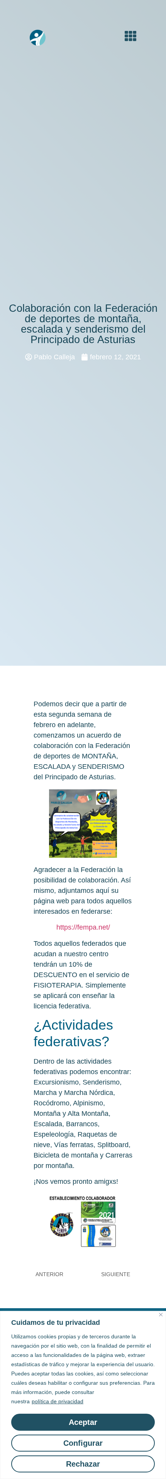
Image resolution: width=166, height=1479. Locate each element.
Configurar (83, 1443)
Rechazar (83, 1464)
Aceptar (83, 1422)
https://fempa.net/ (83, 927)
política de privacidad (57, 1401)
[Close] (161, 1314)
